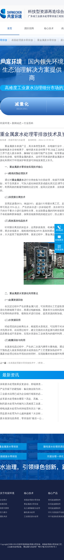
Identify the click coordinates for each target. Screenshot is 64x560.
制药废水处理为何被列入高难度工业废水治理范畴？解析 (21, 403)
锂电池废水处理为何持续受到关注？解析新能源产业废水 (21, 408)
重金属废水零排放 (46, 40)
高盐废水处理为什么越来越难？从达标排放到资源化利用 (21, 413)
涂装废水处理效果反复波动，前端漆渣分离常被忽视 (21, 384)
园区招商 (29, 28)
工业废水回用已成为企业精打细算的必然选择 (21, 394)
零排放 (3, 40)
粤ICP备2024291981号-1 (47, 547)
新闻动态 (16, 123)
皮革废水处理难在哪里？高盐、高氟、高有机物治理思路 (21, 399)
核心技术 (49, 28)
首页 (9, 28)
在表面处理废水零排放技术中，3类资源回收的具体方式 (33, 363)
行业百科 (28, 123)
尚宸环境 (5, 123)
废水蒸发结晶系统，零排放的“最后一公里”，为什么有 (21, 418)
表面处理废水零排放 (22, 40)
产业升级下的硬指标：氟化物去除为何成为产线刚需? (21, 389)
